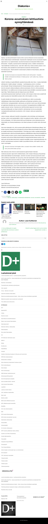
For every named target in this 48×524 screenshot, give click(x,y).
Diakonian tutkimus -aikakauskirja (8, 326)
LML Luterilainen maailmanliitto (7, 392)
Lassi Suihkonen (27, 24)
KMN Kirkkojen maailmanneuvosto (8, 373)
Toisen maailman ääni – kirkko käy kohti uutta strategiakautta (6, 216)
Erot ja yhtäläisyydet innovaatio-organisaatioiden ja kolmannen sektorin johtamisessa (10, 230)
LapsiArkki (3, 386)
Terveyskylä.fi (4, 444)
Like (26, 190)
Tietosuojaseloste (20, 496)
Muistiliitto (3, 406)
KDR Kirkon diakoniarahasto (7, 356)
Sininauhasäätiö (4, 425)
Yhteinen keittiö (4, 460)
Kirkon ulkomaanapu (5, 370)
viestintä (43, 197)
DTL (2, 335)
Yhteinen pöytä (4, 463)
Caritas (2, 313)
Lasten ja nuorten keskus (6, 389)
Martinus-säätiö (4, 397)
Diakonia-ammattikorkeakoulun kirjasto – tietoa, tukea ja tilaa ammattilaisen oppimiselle (19, 296)
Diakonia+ (24, 6)
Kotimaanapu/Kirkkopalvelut (7, 376)
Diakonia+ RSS (4, 498)
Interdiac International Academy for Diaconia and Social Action (14, 354)
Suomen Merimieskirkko (6, 436)
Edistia (2, 343)
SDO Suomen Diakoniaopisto (7, 414)
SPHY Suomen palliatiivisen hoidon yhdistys (10, 430)
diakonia (9, 197)
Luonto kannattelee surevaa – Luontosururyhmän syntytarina (13, 275)
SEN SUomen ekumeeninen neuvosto (8, 417)
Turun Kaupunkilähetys (6, 447)
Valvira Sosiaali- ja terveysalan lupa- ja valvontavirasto (12, 449)
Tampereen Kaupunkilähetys (7, 441)
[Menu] (1, 1)
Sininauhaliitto (4, 422)
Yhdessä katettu (4, 458)
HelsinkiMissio (4, 348)
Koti (2, 13)
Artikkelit (6, 13)
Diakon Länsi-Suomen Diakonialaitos (8, 321)
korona (32, 197)
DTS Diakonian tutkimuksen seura (8, 337)
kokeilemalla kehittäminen (24, 197)
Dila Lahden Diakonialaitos (6, 332)
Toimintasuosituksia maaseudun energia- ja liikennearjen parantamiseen (15, 486)
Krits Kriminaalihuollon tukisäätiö (7, 378)
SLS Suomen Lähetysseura (6, 428)
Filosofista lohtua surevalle (6, 489)
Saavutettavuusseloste (21, 497)
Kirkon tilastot (4, 367)
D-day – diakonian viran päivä (7, 290)
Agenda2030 (4, 310)
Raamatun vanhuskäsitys (6, 282)
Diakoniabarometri (5, 324)
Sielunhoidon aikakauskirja (6, 419)
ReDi (2, 411)
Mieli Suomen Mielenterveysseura (8, 400)
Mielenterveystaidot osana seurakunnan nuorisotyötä (12, 299)
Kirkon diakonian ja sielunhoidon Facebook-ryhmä (11, 362)
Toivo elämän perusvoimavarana (7, 301)
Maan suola (3, 395)
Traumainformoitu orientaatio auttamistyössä (10, 285)
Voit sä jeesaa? (4, 452)
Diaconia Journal (4, 315)
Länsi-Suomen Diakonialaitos (7, 384)
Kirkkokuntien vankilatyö (6, 359)
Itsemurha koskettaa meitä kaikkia (8, 293)
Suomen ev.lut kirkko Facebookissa (8, 433)
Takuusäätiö (3, 439)
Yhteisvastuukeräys (5, 466)
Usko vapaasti (4, 288)
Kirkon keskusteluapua (5, 365)
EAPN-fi (2, 340)
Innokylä (3, 351)
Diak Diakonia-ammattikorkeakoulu (8, 318)
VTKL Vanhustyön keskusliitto (7, 455)
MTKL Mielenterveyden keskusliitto (8, 403)
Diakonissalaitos (4, 329)
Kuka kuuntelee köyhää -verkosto (8, 381)
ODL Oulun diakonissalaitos (6, 408)
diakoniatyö (15, 197)
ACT (2, 307)
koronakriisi (37, 197)
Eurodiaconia (3, 345)
